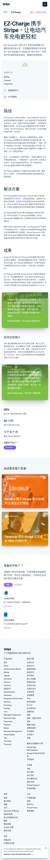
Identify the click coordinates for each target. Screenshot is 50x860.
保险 (28, 721)
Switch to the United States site (17, 854)
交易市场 (30, 692)
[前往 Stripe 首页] (6, 649)
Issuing (7, 708)
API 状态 (30, 775)
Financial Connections (13, 698)
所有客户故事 (41, 12)
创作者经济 (31, 708)
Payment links (10, 718)
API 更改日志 (32, 778)
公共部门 (30, 734)
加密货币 (7, 688)
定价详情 (7, 606)
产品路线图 (31, 798)
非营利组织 (31, 728)
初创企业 (30, 665)
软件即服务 (31, 702)
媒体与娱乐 (31, 724)
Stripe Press (32, 807)
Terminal (7, 741)
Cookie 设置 (8, 827)
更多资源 (7, 830)
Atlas (6, 665)
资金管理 (30, 695)
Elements (8, 695)
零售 (28, 738)
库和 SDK (30, 782)
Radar (6, 728)
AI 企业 (30, 705)
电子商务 (30, 675)
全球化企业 (31, 685)
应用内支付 (31, 688)
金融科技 (30, 711)
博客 (5, 804)
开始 (7, 584)
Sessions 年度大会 (11, 811)
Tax (5, 738)
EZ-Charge (9, 45)
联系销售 (9, 447)
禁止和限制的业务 (11, 817)
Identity (7, 702)
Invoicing (8, 705)
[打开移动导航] (45, 4)
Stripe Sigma (9, 734)
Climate (7, 682)
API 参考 (7, 628)
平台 (28, 698)
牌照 (5, 820)
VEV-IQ (18, 198)
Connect (7, 685)
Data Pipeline (9, 692)
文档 (28, 769)
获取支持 (7, 840)
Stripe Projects (33, 785)
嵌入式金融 (31, 679)
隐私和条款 (8, 814)
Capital (7, 675)
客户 (6, 12)
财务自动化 (31, 682)
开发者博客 (31, 788)
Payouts (7, 724)
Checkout (8, 679)
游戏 (28, 715)
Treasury (8, 744)
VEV (33, 51)
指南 (5, 798)
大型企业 (30, 662)
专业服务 (30, 731)
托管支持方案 (9, 843)
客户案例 (7, 801)
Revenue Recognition (13, 731)
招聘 (28, 801)
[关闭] (45, 849)
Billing (6, 672)
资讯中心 (30, 804)
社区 (5, 807)
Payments (8, 721)
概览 (32, 12)
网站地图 (7, 824)
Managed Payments (12, 715)
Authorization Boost (12, 669)
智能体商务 (31, 669)
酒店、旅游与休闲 (34, 718)
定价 (5, 662)
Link (5, 711)
